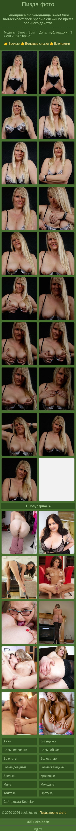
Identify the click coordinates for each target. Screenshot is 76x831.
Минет (8, 784)
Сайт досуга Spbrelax (19, 801)
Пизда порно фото (53, 812)
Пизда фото (38, 4)
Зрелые (14, 43)
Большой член (51, 750)
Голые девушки (15, 767)
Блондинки (62, 43)
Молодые (47, 784)
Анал (7, 741)
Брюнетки (11, 758)
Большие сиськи (37, 43)
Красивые (48, 775)
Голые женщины (53, 767)
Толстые (10, 793)
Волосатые (49, 758)
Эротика (47, 793)
